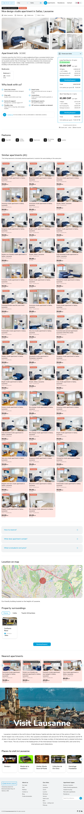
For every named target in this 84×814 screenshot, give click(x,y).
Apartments (51, 3)
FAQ (23, 787)
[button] (43, 580)
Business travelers (68, 785)
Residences (61, 3)
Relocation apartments (69, 792)
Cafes (15, 613)
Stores (5, 613)
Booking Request (69, 80)
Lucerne (45, 792)
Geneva (45, 785)
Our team (24, 785)
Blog (23, 794)
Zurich (44, 789)
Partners (24, 789)
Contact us (10, 115)
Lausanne (45, 787)
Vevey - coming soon (48, 803)
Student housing (67, 789)
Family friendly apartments (70, 787)
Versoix (45, 796)
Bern (44, 801)
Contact (69, 3)
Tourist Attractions (28, 613)
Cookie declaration (27, 796)
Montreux (45, 794)
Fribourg (45, 805)
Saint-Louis (46, 798)
